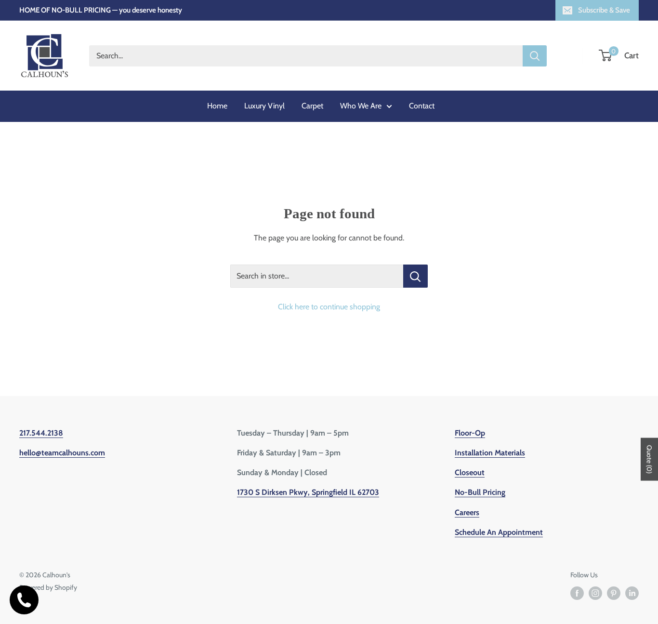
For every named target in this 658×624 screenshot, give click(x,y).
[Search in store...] (415, 276)
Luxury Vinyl (264, 105)
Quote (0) (649, 459)
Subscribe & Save (604, 10)
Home (217, 105)
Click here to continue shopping (329, 306)
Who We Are (361, 105)
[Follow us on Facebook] (577, 593)
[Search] (535, 55)
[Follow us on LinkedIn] (632, 593)
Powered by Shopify (48, 587)
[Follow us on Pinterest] (613, 593)
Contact (421, 105)
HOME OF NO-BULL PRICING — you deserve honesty (100, 10)
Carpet (312, 105)
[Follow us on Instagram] (595, 593)
